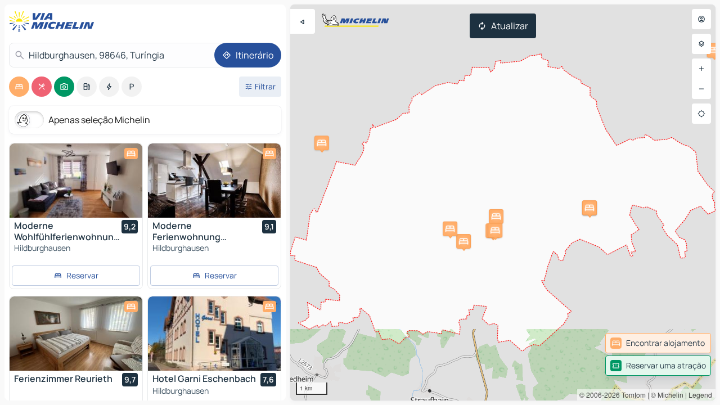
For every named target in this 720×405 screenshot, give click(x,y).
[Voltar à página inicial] (54, 21)
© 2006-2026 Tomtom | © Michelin (631, 394)
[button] (496, 216)
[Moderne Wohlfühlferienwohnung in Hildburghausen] (76, 180)
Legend (700, 394)
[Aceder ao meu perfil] (701, 19)
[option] (19, 86)
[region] (503, 202)
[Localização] (701, 114)
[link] (658, 343)
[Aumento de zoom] (701, 68)
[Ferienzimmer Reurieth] (76, 333)
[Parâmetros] (701, 44)
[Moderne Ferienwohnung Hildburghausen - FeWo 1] (214, 180)
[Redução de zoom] (701, 89)
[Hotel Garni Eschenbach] (214, 333)
